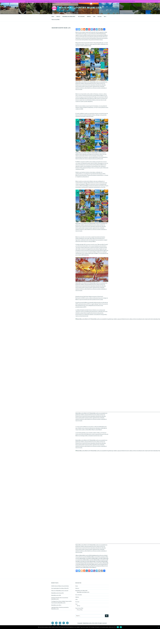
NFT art (78, 605)
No (120, 627)
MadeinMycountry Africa (56, 605)
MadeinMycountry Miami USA (80, 7)
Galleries (89, 16)
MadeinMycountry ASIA (56, 595)
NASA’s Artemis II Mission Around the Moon (60, 586)
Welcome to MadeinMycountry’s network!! (59, 590)
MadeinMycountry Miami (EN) (68, 16)
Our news (100, 16)
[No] (158, 627)
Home (53, 16)
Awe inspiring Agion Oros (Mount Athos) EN (59, 588)
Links (94, 16)
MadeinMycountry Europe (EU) (57, 593)
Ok (117, 627)
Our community (81, 16)
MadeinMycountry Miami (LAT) (83, 592)
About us (58, 16)
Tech (105, 16)
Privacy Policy (80, 609)
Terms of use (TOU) (55, 19)
